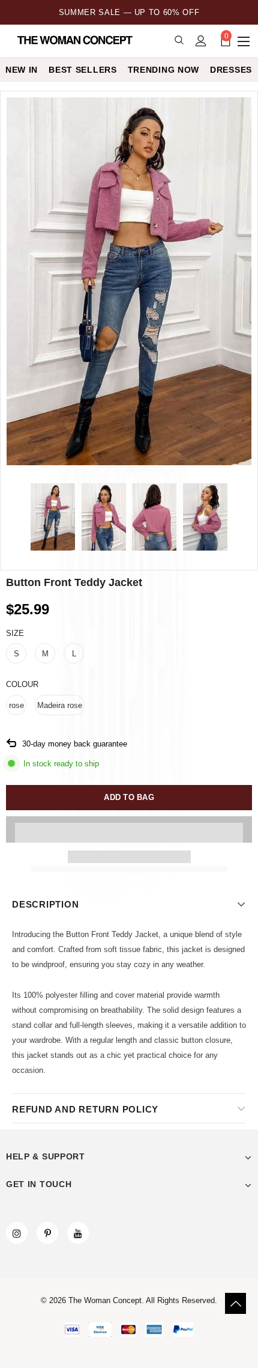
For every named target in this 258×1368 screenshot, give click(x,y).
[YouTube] (78, 1233)
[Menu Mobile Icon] (245, 41)
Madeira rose (59, 705)
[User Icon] (201, 40)
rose (16, 705)
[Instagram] (17, 1233)
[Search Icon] (179, 40)
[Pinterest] (47, 1233)
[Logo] (76, 40)
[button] (129, 829)
